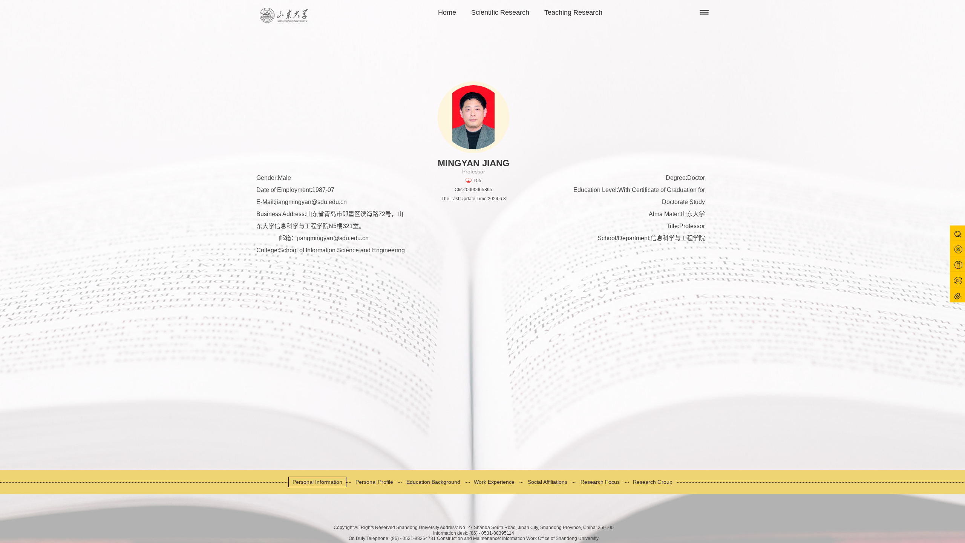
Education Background (433, 482)
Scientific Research (500, 12)
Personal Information (317, 482)
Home (447, 12)
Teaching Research (573, 12)
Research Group (652, 482)
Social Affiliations (547, 482)
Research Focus (600, 482)
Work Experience (494, 482)
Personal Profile (374, 482)
